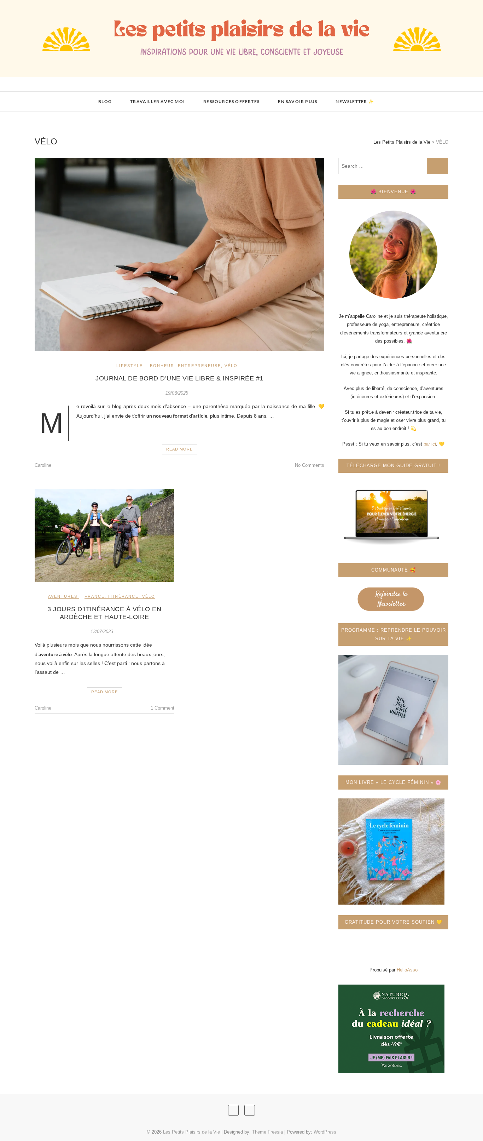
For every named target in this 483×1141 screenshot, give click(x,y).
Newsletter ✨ (355, 101)
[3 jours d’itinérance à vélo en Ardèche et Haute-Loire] (104, 535)
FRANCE (95, 596)
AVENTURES (62, 596)
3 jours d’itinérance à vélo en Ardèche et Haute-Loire (104, 613)
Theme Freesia (267, 1132)
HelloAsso (407, 970)
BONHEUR (162, 365)
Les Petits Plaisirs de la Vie (85, 97)
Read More (179, 449)
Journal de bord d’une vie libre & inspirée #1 (179, 378)
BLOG (105, 101)
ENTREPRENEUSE (199, 365)
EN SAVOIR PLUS (297, 101)
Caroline (43, 465)
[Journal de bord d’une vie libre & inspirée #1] (179, 254)
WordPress (325, 1132)
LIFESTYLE (129, 365)
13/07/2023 (102, 631)
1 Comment (162, 708)
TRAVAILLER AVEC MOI (157, 101)
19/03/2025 (176, 393)
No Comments (309, 465)
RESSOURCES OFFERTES (231, 101)
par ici (430, 444)
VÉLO (231, 365)
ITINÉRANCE (123, 596)
